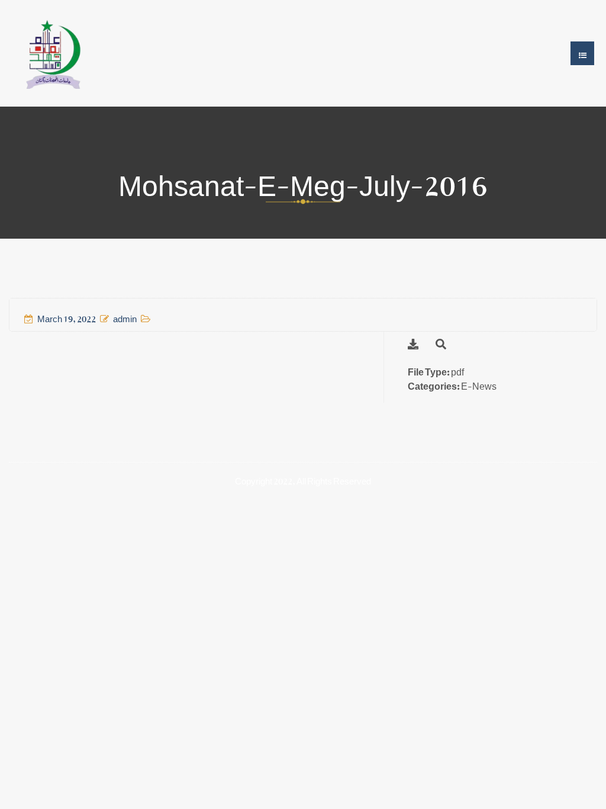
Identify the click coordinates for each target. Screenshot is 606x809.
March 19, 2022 (66, 316)
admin (125, 316)
